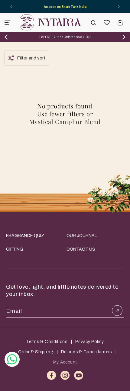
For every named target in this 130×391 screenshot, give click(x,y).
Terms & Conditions (46, 341)
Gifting (14, 249)
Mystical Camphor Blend (65, 122)
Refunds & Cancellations (86, 352)
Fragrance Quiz (25, 235)
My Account (65, 362)
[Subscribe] (117, 310)
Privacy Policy (89, 341)
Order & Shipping (35, 352)
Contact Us (81, 249)
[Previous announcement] (11, 6)
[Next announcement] (118, 6)
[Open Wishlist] (106, 22)
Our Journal (82, 235)
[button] (7, 22)
